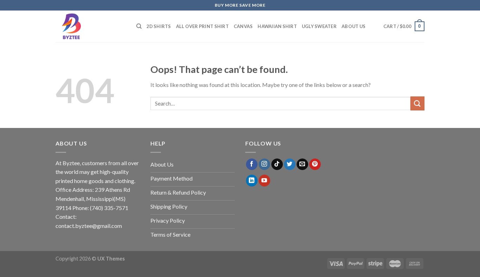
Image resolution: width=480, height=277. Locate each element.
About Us (353, 26)
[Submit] (417, 103)
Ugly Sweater (319, 26)
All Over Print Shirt (202, 26)
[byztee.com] (91, 26)
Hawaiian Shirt (277, 26)
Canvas (243, 26)
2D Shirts (159, 26)
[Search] (139, 26)
